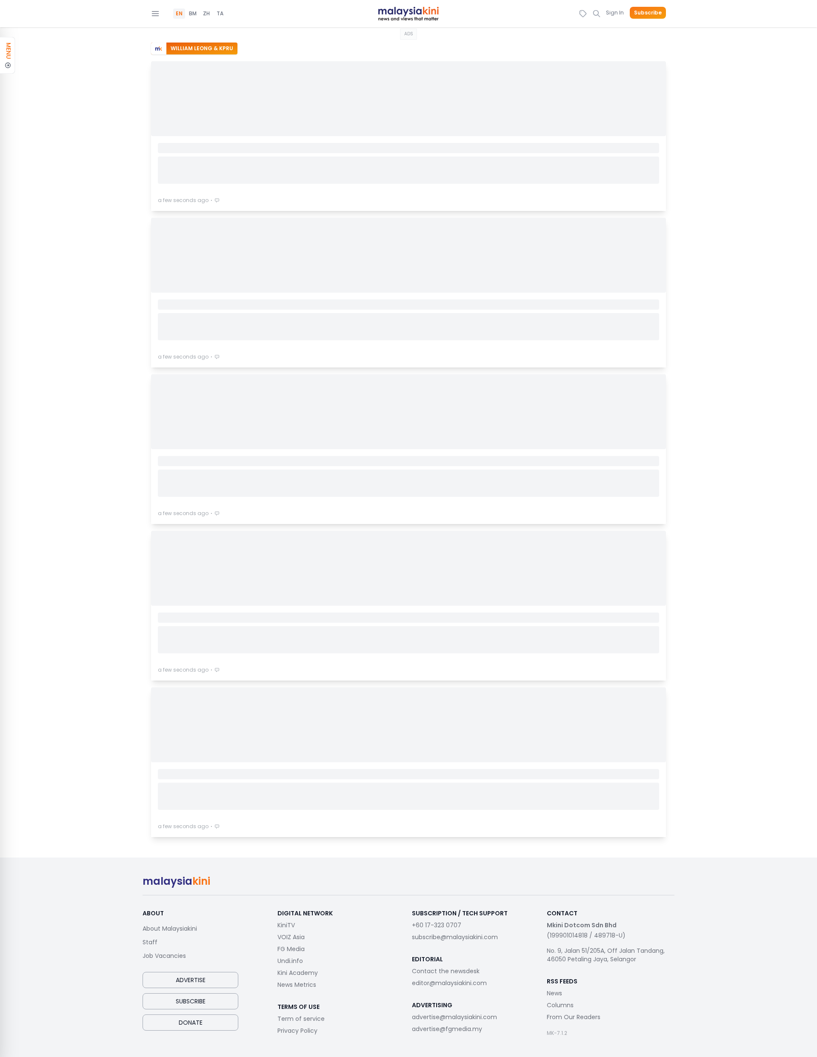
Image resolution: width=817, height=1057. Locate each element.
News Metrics (296, 984)
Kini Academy (297, 973)
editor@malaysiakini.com (449, 983)
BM (193, 13)
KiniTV (286, 925)
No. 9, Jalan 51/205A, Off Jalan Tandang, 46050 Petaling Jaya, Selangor (606, 954)
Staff (150, 942)
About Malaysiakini (170, 928)
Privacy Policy (297, 1030)
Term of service (301, 1018)
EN (179, 13)
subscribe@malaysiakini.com (455, 937)
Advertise (191, 980)
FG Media (291, 949)
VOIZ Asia (291, 937)
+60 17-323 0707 (436, 925)
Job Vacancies (164, 956)
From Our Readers (573, 1017)
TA (220, 13)
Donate (191, 1022)
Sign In (615, 12)
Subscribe (648, 12)
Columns (560, 1005)
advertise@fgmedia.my (447, 1029)
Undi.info (290, 961)
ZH (206, 13)
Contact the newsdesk (446, 971)
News (554, 993)
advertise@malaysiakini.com (454, 1017)
